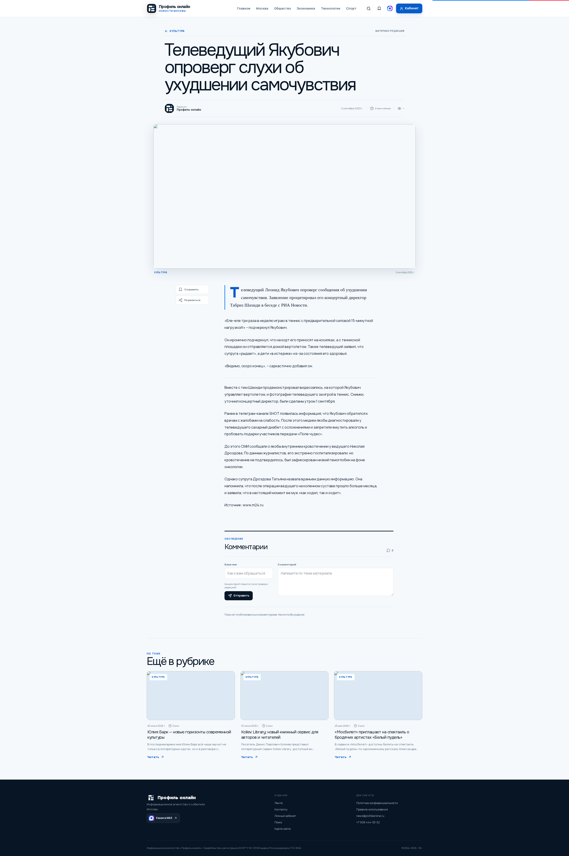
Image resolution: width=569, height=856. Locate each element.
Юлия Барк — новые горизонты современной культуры (189, 734)
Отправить (241, 595)
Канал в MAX (164, 818)
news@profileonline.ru (370, 816)
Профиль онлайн (177, 797)
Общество (282, 8)
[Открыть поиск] (368, 8)
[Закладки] (379, 8)
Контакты (280, 809)
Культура (177, 31)
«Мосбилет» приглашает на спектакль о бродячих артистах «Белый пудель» (372, 734)
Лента (278, 803)
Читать (153, 757)
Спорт (351, 8)
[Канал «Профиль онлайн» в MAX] (389, 8)
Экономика (306, 8)
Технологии (330, 8)
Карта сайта (282, 829)
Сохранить (191, 289)
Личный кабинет (285, 816)
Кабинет (412, 8)
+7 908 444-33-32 (368, 822)
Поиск (278, 822)
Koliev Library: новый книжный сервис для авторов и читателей (279, 734)
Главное (243, 8)
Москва (262, 8)
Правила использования (372, 809)
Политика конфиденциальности (377, 803)
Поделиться (192, 300)
